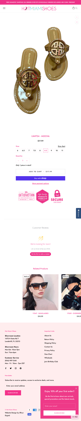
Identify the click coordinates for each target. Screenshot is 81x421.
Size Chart (48, 354)
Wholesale (48, 358)
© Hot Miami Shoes (11, 410)
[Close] (76, 388)
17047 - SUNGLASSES (40, 313)
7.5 (34, 150)
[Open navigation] (4, 8)
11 (62, 150)
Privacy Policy (49, 350)
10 (57, 150)
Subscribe (59, 413)
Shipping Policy (50, 343)
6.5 (23, 150)
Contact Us (48, 347)
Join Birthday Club (51, 361)
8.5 (45, 150)
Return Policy (49, 339)
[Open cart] (73, 8)
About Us (47, 335)
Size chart (61, 146)
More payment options (40, 183)
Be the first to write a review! (40, 254)
